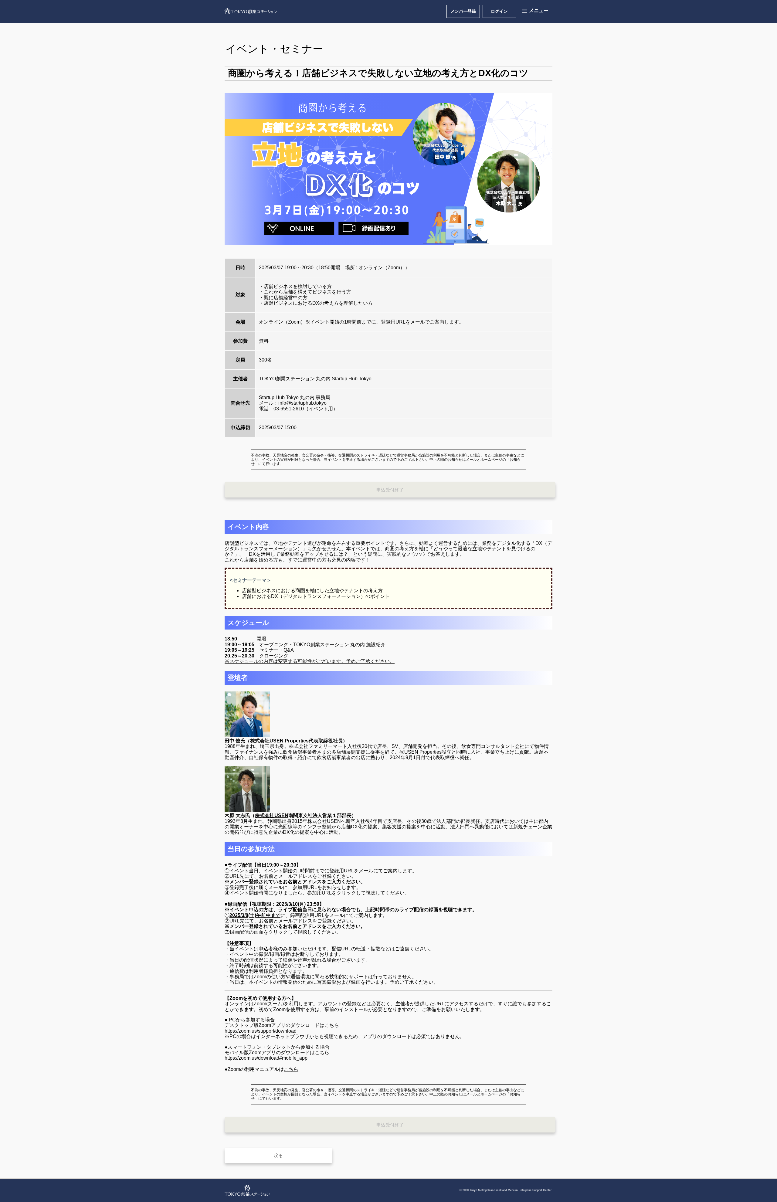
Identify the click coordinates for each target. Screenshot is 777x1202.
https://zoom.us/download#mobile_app (266, 1058)
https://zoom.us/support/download (261, 1031)
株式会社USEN (271, 815)
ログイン (499, 11)
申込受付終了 (390, 489)
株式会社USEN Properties (279, 740)
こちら (291, 1069)
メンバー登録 (463, 11)
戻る (278, 1155)
